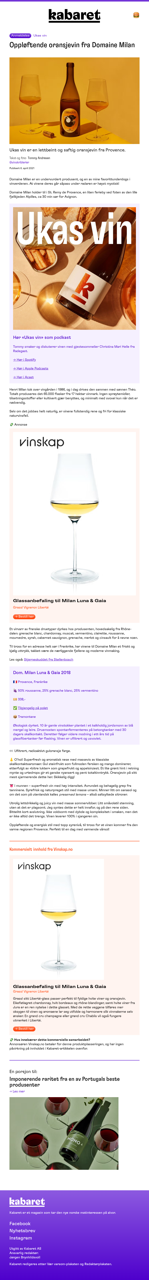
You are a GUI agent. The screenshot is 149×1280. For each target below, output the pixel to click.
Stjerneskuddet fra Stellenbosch (48, 659)
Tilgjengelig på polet (33, 708)
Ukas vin (40, 35)
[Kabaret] (74, 21)
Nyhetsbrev (22, 1230)
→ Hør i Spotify (24, 360)
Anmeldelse (20, 35)
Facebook (20, 1223)
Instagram (20, 1238)
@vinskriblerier (19, 162)
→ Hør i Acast (23, 377)
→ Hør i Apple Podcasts (30, 368)
